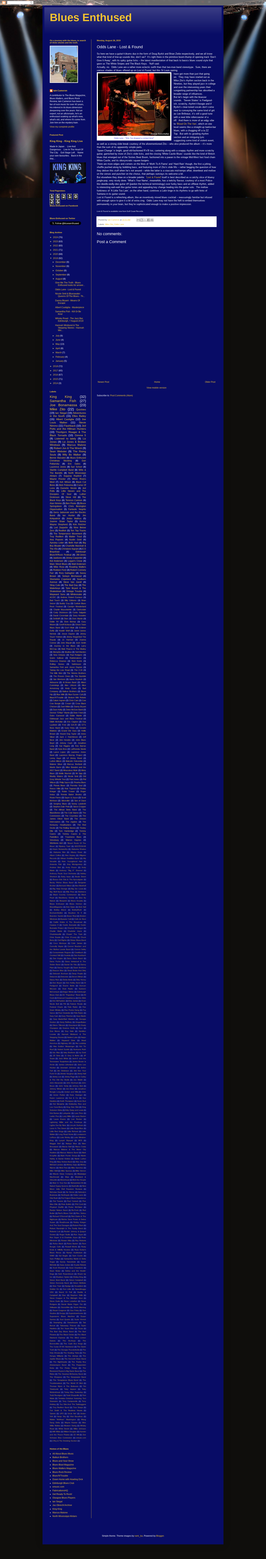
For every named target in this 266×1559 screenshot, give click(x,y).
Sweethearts (72, 1322)
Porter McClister (75, 1207)
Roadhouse (64, 1222)
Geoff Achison (65, 624)
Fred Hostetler (64, 1013)
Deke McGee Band (74, 710)
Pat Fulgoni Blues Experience (73, 1198)
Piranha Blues (80, 782)
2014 (56, 383)
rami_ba (139, 1536)
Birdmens (82, 892)
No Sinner (70, 1192)
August (59, 279)
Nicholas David (56, 1192)
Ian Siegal (61, 412)
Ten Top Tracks (78, 530)
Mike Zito (109, 224)
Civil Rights (62, 940)
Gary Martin (81, 1016)
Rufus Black (58, 1244)
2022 (56, 245)
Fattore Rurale (76, 1004)
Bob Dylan (70, 907)
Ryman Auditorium (74, 1253)
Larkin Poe (54, 1116)
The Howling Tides (71, 1353)
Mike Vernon (80, 1171)
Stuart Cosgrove (59, 1310)
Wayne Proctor (58, 479)
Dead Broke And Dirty (76, 970)
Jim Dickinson (63, 1071)
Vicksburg (54, 840)
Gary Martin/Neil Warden (64, 1019)
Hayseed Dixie (68, 1040)
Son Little (67, 1289)
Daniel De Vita (70, 965)
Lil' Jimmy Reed (74, 758)
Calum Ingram (59, 700)
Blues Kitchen (75, 904)
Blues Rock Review (62, 1472)
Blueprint (63, 901)
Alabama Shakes (78, 849)
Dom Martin (77, 618)
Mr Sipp (79, 773)
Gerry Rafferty (66, 1022)
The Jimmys (73, 1356)
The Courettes (71, 816)
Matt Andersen (79, 564)
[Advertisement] (156, 351)
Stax (64, 1295)
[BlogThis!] (141, 220)
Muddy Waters (56, 776)
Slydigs (68, 1286)
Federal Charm (56, 1007)
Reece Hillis (55, 788)
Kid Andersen (56, 561)
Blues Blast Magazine (63, 1464)
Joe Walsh (78, 1080)
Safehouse (76, 664)
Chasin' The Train (74, 934)
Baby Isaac (66, 877)
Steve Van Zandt (72, 582)
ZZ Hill (76, 1435)
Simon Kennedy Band (59, 1283)
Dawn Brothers (79, 968)
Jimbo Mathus (73, 518)
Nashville (75, 1186)
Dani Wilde (65, 706)
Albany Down (77, 852)
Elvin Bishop (70, 622)
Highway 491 (66, 1043)
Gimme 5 (80, 435)
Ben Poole (71, 503)
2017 (56, 370)
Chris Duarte (55, 937)
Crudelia (67, 955)
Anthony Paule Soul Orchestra (63, 873)
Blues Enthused (91, 17)
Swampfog (57, 1322)
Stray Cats (55, 585)
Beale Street (80, 877)
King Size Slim (72, 1107)
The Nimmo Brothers (76, 673)
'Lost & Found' (153, 177)
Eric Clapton (72, 722)
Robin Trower (68, 791)
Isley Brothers (69, 1052)
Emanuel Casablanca (66, 998)
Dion (66, 618)
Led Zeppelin (61, 527)
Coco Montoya (59, 943)
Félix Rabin (78, 1013)
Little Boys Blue (76, 1128)
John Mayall (66, 643)
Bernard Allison (65, 886)
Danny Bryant (80, 706)
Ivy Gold (82, 1052)
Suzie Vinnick (80, 1319)
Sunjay (62, 1313)
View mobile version (156, 387)
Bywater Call (66, 919)
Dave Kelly (57, 710)
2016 (56, 374)
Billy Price (70, 892)
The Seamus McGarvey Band (70, 1374)
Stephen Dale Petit (61, 807)
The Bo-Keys (69, 1341)
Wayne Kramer (71, 1423)
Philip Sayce (64, 782)
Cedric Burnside (70, 925)
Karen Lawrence (57, 1098)
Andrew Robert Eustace (71, 597)
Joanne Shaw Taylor (61, 521)
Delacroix (53, 977)
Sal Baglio (63, 1256)
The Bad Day (71, 585)
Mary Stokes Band (65, 1162)
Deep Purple (77, 974)
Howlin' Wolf (64, 631)
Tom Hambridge (66, 831)
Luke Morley (65, 1137)
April (58, 348)
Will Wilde (56, 1432)
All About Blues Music (63, 1453)
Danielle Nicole (68, 488)
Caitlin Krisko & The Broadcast (67, 922)
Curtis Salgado (79, 612)
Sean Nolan (55, 1271)
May (58, 344)
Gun (81, 1028)
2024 (56, 237)
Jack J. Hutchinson (69, 737)
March (59, 352)
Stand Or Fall (65, 1292)
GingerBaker (80, 1022)
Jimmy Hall (81, 1074)
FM (64, 1004)
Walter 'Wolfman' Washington (63, 1419)
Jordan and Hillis (71, 1092)
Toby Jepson (70, 1389)
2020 (56, 254)
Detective (64, 977)
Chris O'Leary (71, 937)
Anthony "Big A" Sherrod (71, 870)
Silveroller (65, 801)
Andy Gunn (70, 688)
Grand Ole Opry (69, 731)
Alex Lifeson (70, 685)
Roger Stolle (65, 1235)
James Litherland (66, 1065)
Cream (68, 703)
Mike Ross (59, 567)
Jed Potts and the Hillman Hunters (68, 427)
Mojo (67, 1177)
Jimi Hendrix (65, 740)
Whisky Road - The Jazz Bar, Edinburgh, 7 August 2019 (69, 319)
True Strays (78, 1407)
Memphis (57, 652)
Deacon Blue (58, 970)
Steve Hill (71, 497)
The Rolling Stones (67, 828)
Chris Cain (73, 700)
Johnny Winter (56, 1089)
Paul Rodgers (76, 655)
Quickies (81, 409)
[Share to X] (145, 220)
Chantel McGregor (75, 928)
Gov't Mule (69, 628)
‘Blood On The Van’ (186, 123)
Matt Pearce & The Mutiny (73, 649)
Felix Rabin (73, 1007)
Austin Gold (75, 539)
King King (61, 397)
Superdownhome (76, 1313)
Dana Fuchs (55, 961)
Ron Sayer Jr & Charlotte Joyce (64, 1237)
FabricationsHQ (60, 1490)
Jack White (63, 1058)
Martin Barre (55, 767)
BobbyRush (77, 910)
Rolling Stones (57, 664)
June (58, 340)
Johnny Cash (66, 743)
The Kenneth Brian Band (75, 1359)
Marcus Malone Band (69, 1153)
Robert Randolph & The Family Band (66, 1228)
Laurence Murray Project (70, 755)
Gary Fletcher (67, 1016)
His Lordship (80, 1043)
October (60, 270)
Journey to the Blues (64, 646)
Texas (80, 1328)
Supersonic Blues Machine (62, 1316)
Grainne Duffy (69, 1028)
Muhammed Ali (77, 1183)
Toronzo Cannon (74, 500)
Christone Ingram (70, 549)
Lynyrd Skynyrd (66, 1140)
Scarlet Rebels (80, 1265)
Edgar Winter (68, 992)
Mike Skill (54, 1171)
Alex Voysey (70, 855)
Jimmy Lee (56, 1077)
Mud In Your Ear (60, 1183)
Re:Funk (75, 1210)
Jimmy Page (70, 1077)
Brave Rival (72, 916)
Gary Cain (54, 1016)
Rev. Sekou (81, 1213)
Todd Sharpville (72, 1395)
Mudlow (68, 652)
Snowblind (78, 1286)
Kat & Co (73, 1098)
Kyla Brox (62, 749)
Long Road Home (65, 1134)
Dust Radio (67, 989)
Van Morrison (59, 679)
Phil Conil (79, 1204)
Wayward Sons (57, 594)
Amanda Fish (56, 864)
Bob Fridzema (66, 485)
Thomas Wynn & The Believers (64, 1386)
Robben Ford (59, 570)
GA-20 (74, 725)
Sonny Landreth (78, 804)
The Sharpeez (56, 1377)
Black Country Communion (65, 895)
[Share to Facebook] (148, 220)
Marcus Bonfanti (74, 764)
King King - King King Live (66, 141)
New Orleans (59, 655)
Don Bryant (57, 983)
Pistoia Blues (60, 785)
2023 (56, 241)
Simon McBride (79, 1283)
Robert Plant (78, 1225)
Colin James (76, 943)
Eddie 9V (54, 622)
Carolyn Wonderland (76, 606)
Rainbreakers (76, 658)
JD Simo (56, 1056)
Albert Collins (55, 855)
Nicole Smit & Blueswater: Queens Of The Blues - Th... (70, 294)
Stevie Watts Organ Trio (72, 1304)
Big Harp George (60, 889)
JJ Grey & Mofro (72, 1056)
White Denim (63, 1429)
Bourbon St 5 (75, 913)
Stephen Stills (76, 1295)
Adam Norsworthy (60, 849)
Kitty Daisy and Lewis (74, 1110)
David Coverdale (60, 615)
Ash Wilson (65, 482)
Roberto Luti (55, 1231)
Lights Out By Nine (58, 1125)
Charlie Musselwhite (63, 609)
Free (64, 725)
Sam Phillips (55, 1259)
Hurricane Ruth (79, 1049)
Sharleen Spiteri (62, 1277)
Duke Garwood (57, 715)
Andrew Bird (55, 867)
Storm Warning (79, 1307)
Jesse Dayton (68, 634)
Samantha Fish (63, 401)
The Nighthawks (60, 1362)
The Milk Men (56, 673)
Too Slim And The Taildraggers (73, 1404)
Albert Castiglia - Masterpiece (69, 307)
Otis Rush (54, 1198)
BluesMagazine (56, 907)
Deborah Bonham (60, 974)
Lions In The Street (58, 1128)
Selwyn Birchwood (72, 576)
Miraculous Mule (70, 770)
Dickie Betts (68, 980)
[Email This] (138, 220)
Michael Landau (56, 1165)
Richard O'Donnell (60, 1216)
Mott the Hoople (79, 1180)
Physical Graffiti (57, 1207)
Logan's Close (75, 561)
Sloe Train (57, 1286)
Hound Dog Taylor (68, 734)
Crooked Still (55, 955)
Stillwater (53, 1307)
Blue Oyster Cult (75, 694)
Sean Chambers (76, 1268)
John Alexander (56, 1083)
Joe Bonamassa (63, 405)
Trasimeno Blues (73, 837)
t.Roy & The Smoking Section (64, 1441)
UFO (62, 1414)
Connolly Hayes (56, 946)
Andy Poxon (71, 867)
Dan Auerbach (80, 955)
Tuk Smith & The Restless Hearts (66, 1410)
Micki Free (63, 1168)
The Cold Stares (71, 813)
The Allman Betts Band (65, 810)
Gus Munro (55, 1031)
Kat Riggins (64, 746)
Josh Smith (81, 643)
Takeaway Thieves (68, 1326)
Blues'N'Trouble (57, 697)
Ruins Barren (72, 1244)
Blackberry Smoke (66, 898)
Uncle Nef (72, 1414)
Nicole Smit (73, 776)
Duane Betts (68, 986)
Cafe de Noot (80, 919)
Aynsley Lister (57, 542)
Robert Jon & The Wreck (68, 448)
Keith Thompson (67, 1101)
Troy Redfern (57, 536)
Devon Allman (77, 977)
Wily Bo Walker (71, 454)
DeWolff (56, 618)
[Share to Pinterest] (152, 220)
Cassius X (54, 925)
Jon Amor (70, 1089)
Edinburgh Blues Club (63, 1483)
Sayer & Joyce (71, 797)
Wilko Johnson (79, 1429)
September (61, 274)
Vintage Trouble (74, 591)
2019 (56, 258)
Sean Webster (58, 451)
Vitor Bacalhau (76, 1416)
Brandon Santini (57, 916)
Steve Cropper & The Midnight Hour (66, 1298)
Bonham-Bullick (56, 913)
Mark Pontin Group (69, 1156)
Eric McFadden (59, 1001)
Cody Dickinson (60, 612)
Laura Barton (80, 1116)
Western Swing (70, 1426)
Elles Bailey (79, 415)
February (60, 357)
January (60, 361)
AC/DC (53, 597)
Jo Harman (67, 640)
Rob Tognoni (70, 788)
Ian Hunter (69, 515)
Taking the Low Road (60, 670)
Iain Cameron (60, 90)
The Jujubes (71, 822)
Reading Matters (77, 567)
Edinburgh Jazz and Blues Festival (66, 719)
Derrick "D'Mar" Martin (60, 713)
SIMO (52, 1256)
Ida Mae (56, 1052)
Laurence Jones (58, 467)
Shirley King (78, 1277)
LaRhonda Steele (78, 749)
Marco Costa (80, 1147)
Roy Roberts (80, 1240)
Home (157, 382)
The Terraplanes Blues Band (66, 1380)
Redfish (62, 530)
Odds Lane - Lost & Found (68, 289)
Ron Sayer (78, 1235)
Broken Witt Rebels (77, 697)
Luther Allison (56, 761)
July (58, 335)
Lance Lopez (60, 752)
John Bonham (72, 1083)
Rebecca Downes (58, 661)
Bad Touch (55, 600)
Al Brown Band (70, 682)
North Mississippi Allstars (64, 1516)
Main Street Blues (58, 564)
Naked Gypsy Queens (59, 1186)
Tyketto (53, 1414)
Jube (84, 1092)
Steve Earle (55, 1301)
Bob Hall (82, 907)
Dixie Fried (78, 713)
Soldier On (54, 1289)
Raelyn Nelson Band (59, 1210)
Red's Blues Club (65, 1213)
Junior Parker (59, 1095)
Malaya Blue (71, 1144)
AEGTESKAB (80, 846)
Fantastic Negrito (77, 509)
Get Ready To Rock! (62, 1494)
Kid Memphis (58, 1104)
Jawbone (57, 558)
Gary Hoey (70, 728)
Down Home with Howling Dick (67, 1479)
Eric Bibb (82, 998)
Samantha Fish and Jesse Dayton (66, 667)
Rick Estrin (77, 661)
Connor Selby (80, 949)
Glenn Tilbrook (59, 1025)
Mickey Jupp (72, 1165)
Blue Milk (60, 694)
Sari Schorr (76, 467)
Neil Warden (80, 652)
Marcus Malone (76, 444)
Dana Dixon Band (75, 958)
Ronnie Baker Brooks (71, 794)
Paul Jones (74, 779)
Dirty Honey (81, 980)
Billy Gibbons (71, 600)
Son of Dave (80, 801)
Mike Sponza (66, 1171)
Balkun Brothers (69, 691)
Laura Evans (60, 1119)
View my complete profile (62, 127)
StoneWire (65, 1307)
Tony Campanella (69, 1401)
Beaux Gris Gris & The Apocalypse (68, 879)
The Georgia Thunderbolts (68, 1350)
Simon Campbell (76, 1280)
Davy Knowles (79, 615)
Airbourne (54, 682)
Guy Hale (69, 1031)
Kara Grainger (76, 1095)
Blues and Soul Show (63, 1461)
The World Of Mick (74, 1383)
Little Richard (72, 1131)
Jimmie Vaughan (67, 1074)
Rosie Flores (55, 797)
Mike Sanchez (77, 1168)
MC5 (80, 1140)
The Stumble (80, 676)
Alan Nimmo (56, 503)
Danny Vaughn (63, 968)
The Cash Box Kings (73, 1344)
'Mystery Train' (65, 846)
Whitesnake (76, 594)
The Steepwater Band (76, 1377)
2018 (56, 366)
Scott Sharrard (59, 1268)
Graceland (73, 1025)
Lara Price (78, 1113)
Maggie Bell (55, 1144)
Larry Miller (66, 1116)
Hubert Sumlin (63, 1049)
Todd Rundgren (56, 1395)
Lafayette (67, 1113)
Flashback (70, 425)
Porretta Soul (76, 785)
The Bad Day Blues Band (62, 1332)
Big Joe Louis (77, 889)
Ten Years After (67, 1328)
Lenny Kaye (55, 758)
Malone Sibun (56, 764)
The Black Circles (67, 1335)
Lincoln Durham (76, 1125)
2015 (56, 379)
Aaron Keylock (76, 679)
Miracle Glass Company (63, 1174)
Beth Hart (73, 542)
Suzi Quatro (65, 1319)
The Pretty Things (68, 1368)
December (61, 262)
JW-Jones (81, 555)
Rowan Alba (66, 1240)
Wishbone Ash (56, 843)
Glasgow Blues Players (63, 1498)
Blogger (160, 1536)
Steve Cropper (79, 807)
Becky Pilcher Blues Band (61, 883)
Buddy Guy (65, 603)
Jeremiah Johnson (68, 1068)
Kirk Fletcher (79, 524)
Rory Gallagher (67, 573)
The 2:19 (78, 670)
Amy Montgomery (74, 864)
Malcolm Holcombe (74, 761)
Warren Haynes (73, 840)
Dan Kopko (58, 958)
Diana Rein (54, 980)
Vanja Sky (61, 1416)
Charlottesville (55, 934)
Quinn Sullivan (57, 658)
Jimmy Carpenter (74, 558)
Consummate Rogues (62, 952)
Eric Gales (74, 464)
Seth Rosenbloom (65, 1274)
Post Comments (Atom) (121, 395)
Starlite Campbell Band (62, 470)
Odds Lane (119, 224)
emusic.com (81, 1438)
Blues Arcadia (77, 901)
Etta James (73, 1001)
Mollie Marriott (65, 773)
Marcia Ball (66, 1147)
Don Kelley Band (73, 983)
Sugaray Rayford (72, 476)
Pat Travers (58, 1201)
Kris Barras (54, 1113)
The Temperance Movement (68, 533)
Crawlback (79, 952)
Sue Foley (74, 1310)
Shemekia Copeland (60, 579)
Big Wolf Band (56, 892)
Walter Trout (75, 536)
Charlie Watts (56, 931)
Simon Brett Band (57, 1280)
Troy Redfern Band (61, 1407)
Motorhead (64, 1180)
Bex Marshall (80, 886)
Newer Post (103, 382)
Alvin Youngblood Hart (72, 861)
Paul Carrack (72, 1201)
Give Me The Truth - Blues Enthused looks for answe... (70, 283)
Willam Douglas (70, 1432)
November (61, 266)
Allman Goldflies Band (69, 858)
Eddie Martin (76, 715)
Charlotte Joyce (75, 931)
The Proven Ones (61, 676)
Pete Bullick (66, 1204)
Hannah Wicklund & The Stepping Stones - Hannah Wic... (69, 328)
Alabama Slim (59, 852)
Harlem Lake (72, 1037)
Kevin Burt (81, 1101)
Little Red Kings (57, 1131)
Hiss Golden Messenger (64, 1046)
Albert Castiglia (65, 419)
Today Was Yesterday (73, 1392)
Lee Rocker (76, 1119)
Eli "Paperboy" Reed (71, 995)
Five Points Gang (71, 1010)
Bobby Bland (60, 910)
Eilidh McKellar (56, 722)
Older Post (210, 382)
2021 (56, 250)
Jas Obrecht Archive (62, 1505)
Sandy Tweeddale (68, 1262)
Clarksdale (81, 609)
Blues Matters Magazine (64, 1468)
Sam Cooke (77, 1256)
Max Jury (79, 1162)
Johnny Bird (77, 1086)
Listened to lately (65, 438)
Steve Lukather (70, 1301)
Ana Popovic (56, 539)
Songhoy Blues (60, 804)
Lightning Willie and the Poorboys (66, 1122)
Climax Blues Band (78, 940)
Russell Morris (71, 1247)
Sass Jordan (65, 1265)
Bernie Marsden (58, 458)
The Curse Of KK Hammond (62, 1347)
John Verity (63, 1086)
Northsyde (65, 1195)
